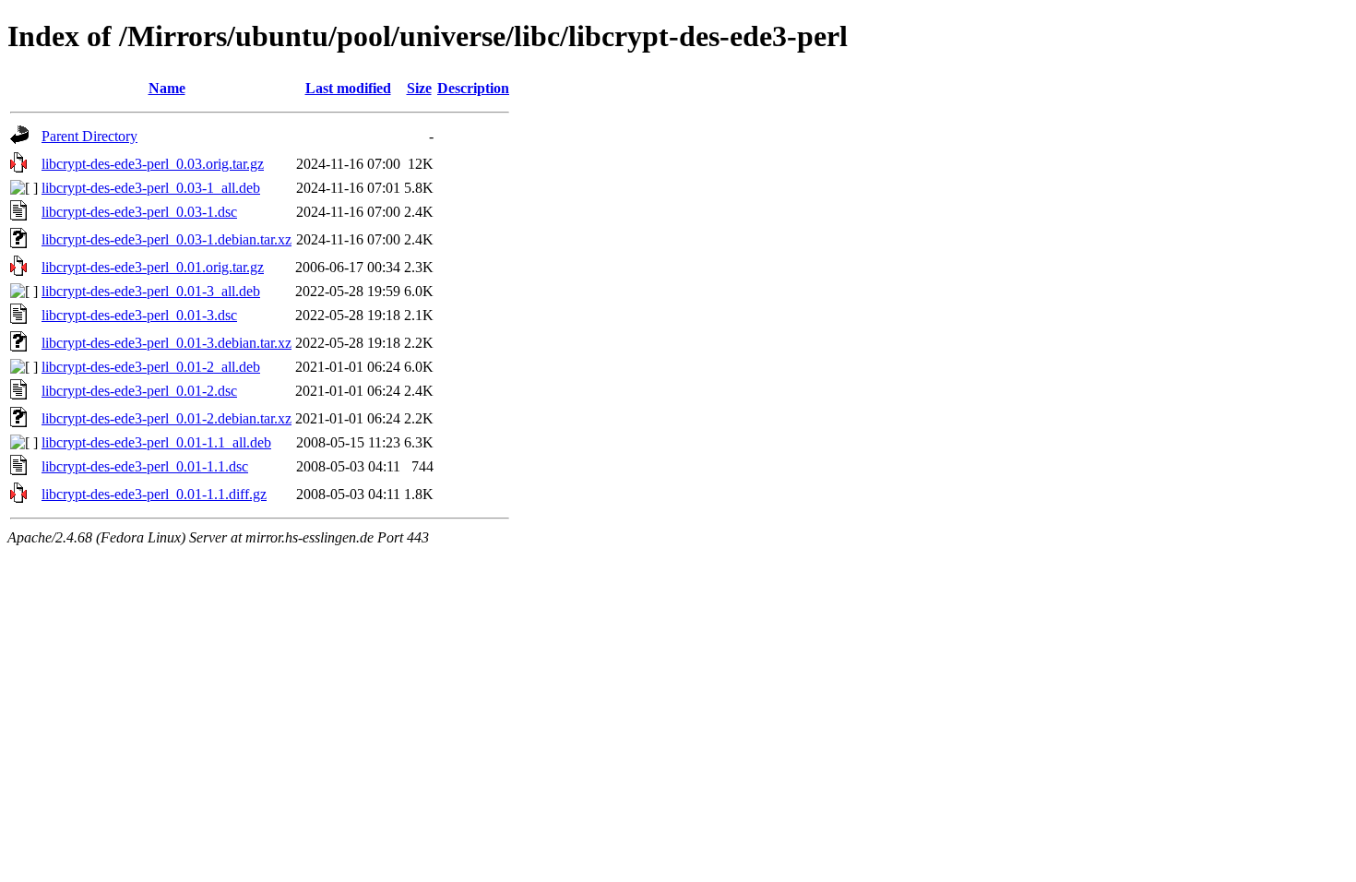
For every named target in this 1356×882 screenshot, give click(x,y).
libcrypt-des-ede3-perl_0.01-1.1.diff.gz (154, 494)
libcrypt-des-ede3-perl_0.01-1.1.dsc (145, 466)
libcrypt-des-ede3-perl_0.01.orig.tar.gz (153, 267)
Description (473, 88)
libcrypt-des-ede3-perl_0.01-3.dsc (139, 315)
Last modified (348, 88)
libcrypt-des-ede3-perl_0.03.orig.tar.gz (153, 164)
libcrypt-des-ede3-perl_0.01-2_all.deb (151, 367)
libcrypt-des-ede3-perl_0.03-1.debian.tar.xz (166, 239)
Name (167, 88)
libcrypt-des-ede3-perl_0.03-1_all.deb (151, 188)
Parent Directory (89, 136)
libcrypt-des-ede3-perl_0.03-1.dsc (139, 212)
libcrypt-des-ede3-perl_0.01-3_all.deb (151, 291)
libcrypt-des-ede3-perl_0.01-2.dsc (139, 391)
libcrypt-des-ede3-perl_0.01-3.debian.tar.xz (166, 343)
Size (419, 88)
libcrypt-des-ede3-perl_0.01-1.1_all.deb (156, 442)
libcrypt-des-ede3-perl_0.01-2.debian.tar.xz (166, 418)
